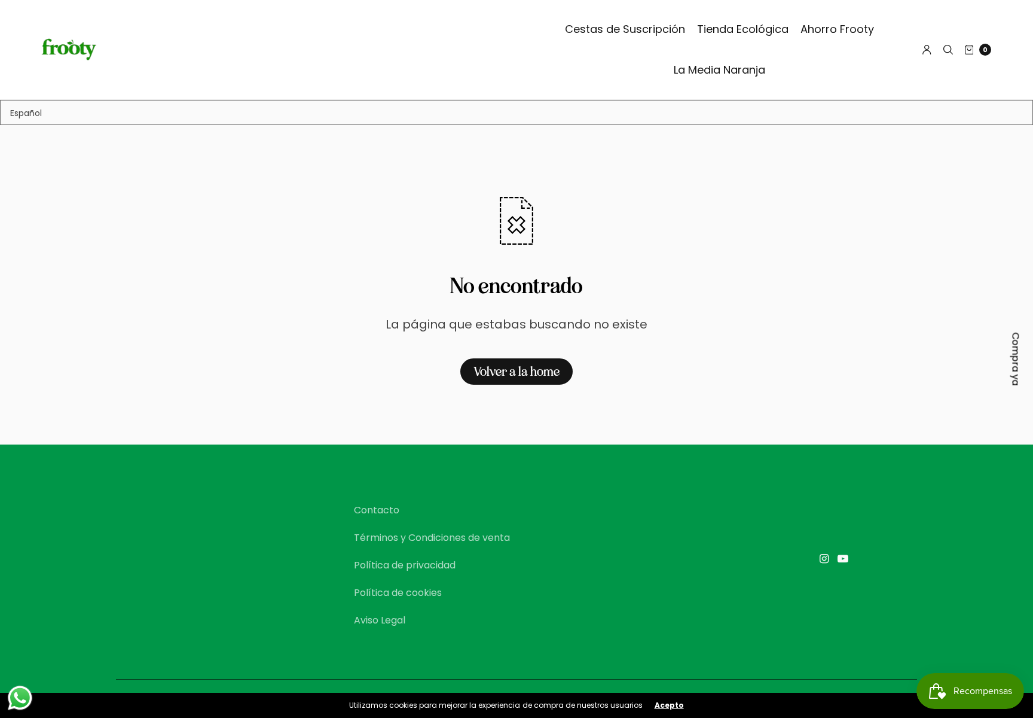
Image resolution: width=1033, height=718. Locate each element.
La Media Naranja (719, 69)
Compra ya (1015, 359)
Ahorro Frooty (837, 29)
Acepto (669, 705)
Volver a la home (516, 371)
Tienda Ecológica (742, 29)
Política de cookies (398, 593)
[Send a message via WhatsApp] (20, 698)
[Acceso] (926, 49)
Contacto (376, 510)
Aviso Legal (379, 620)
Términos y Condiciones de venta (432, 537)
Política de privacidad (405, 565)
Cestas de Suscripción (625, 29)
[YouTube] (843, 558)
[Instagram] (823, 558)
